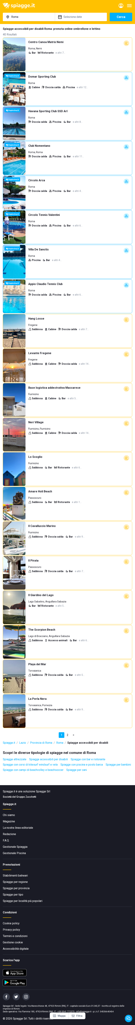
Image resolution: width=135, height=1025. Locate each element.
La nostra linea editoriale (18, 827)
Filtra (79, 1015)
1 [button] (61, 735)
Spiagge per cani (76, 770)
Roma (59, 742)
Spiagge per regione (15, 882)
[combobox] (29, 17)
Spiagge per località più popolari (22, 901)
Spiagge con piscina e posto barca (81, 764)
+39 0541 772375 (66, 1011)
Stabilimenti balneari (15, 875)
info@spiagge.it (83, 1011)
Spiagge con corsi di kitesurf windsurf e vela (30, 764)
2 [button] (67, 735)
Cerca (121, 17)
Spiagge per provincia (16, 888)
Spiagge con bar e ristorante (88, 759)
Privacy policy (11, 929)
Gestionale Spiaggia (15, 846)
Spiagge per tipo (13, 894)
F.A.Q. (6, 840)
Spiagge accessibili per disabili (48, 759)
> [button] (73, 735)
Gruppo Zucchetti (26, 796)
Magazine (9, 821)
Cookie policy (11, 923)
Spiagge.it (9, 742)
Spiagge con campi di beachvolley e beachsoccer (33, 770)
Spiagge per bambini (118, 764)
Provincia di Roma (41, 742)
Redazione (9, 834)
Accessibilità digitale (16, 948)
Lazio (22, 742)
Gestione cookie (13, 942)
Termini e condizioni (15, 936)
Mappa (62, 1015)
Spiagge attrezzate (14, 759)
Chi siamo (9, 815)
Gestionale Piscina (14, 853)
